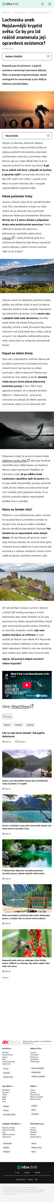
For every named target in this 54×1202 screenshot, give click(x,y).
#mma (6, 1110)
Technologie (35, 1061)
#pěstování (8, 1143)
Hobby (32, 1090)
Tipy (4, 1132)
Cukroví (33, 1128)
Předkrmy (33, 1132)
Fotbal (4, 1095)
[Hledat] (42, 4)
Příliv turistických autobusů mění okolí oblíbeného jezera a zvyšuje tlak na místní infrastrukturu (26, 917)
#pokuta (7, 1073)
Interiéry (33, 1092)
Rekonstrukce (35, 1095)
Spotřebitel (34, 1059)
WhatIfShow (20, 706)
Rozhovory (34, 1057)
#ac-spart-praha (9, 1114)
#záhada (30, 725)
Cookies (30, 1179)
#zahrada (35, 1114)
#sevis (6, 1069)
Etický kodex (21, 1179)
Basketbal (6, 1090)
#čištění (6, 1147)
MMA (4, 1099)
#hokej (6, 1106)
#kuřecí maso (36, 1147)
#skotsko (18, 725)
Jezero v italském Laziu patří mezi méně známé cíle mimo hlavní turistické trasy (26, 827)
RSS (36, 1179)
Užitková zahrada (8, 1134)
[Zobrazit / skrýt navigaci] (49, 4)
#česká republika (38, 1068)
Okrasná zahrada (8, 1128)
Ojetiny (4, 1057)
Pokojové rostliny (8, 1130)
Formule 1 (6, 1092)
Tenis (4, 1101)
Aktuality (5, 1052)
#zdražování (36, 1072)
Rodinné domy (35, 1099)
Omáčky (33, 1130)
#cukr (34, 1152)
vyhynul (6, 238)
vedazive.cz (6, 12)
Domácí (33, 1052)
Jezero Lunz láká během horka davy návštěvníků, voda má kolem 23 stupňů (25, 782)
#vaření (34, 1106)
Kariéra (27, 1172)
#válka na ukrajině (38, 1076)
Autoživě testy (7, 1055)
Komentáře (34, 1055)
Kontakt (37, 1172)
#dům (34, 1110)
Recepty (33, 1134)
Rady (4, 1059)
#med (34, 1143)
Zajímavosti (6, 1064)
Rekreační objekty (36, 1097)
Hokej (4, 1097)
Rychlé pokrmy (35, 1137)
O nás (17, 1172)
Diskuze (22, 742)
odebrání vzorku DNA (14, 460)
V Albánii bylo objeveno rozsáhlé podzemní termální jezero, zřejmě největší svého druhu (23, 872)
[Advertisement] (27, 1006)
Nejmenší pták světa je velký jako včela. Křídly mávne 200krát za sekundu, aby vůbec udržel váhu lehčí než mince (26, 963)
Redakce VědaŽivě (14, 56)
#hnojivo (7, 1152)
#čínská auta (8, 1077)
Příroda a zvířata (19, 12)
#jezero (7, 725)
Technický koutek (8, 1061)
